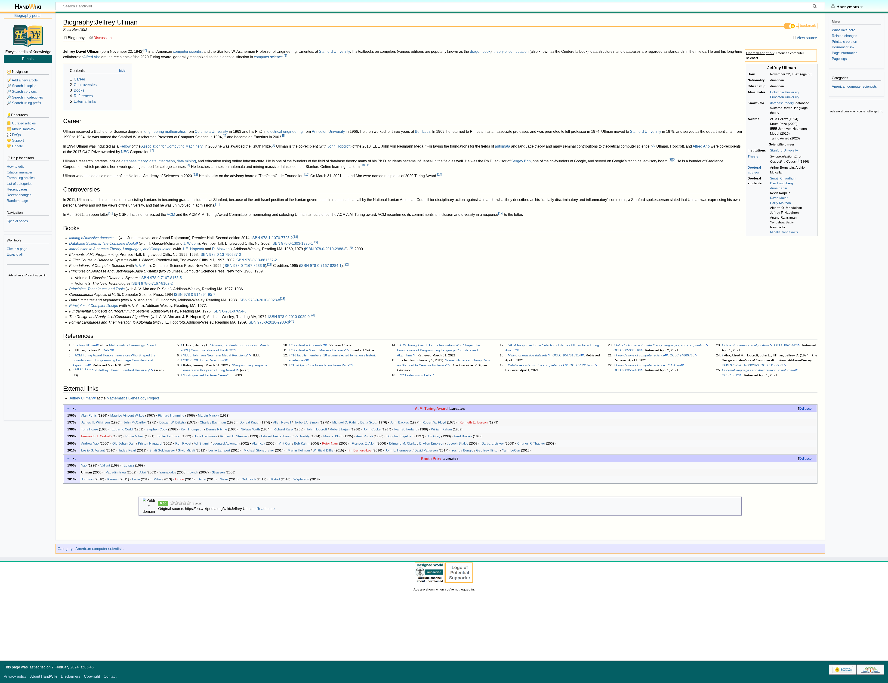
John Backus (399, 422)
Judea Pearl (127, 450)
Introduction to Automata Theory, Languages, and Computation (120, 249)
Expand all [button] (14, 254)
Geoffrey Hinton (487, 450)
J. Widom (191, 243)
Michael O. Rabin (345, 422)
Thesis (753, 156)
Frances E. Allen (364, 443)
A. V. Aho (142, 266)
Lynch (194, 472)
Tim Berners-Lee (359, 450)
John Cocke (372, 429)
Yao (84, 465)
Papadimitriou (116, 472)
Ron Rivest (183, 443)
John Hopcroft (338, 146)
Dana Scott (368, 422)
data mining (186, 161)
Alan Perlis (89, 415)
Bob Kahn (301, 443)
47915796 (587, 365)
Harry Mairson (780, 203)
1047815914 (571, 355)
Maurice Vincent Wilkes (127, 415)
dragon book (480, 51)
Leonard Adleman (225, 443)
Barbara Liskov (493, 443)
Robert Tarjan (340, 429)
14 (439, 174)
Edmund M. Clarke (402, 443)
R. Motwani (221, 249)
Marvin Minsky (208, 415)
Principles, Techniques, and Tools (97, 289)
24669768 (687, 355)
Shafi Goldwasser (162, 450)
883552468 (631, 370)
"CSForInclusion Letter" (417, 375)
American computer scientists (99, 549)
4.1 (82, 369)
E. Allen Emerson (431, 443)
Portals (28, 59)
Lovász (129, 465)
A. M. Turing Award (431, 408)
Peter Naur (330, 443)
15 (217, 204)
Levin (136, 479)
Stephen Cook (156, 429)
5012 (735, 375)
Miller (157, 479)
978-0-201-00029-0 (744, 365)
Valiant (105, 465)
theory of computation (511, 51)
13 (306, 174)
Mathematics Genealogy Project (132, 345)
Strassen (218, 472)
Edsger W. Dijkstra (172, 422)
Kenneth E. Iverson (474, 422)
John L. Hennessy (398, 450)
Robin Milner (134, 436)
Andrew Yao (90, 443)
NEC (125, 152)
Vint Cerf (285, 443)
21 (269, 264)
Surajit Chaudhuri (783, 178)
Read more (265, 509)
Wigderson (301, 479)
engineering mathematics (165, 131)
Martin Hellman (299, 450)
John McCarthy (134, 422)
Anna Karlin (778, 188)
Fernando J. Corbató (96, 436)
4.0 (77, 369)
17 (500, 213)
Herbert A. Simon (306, 422)
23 (282, 298)
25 (291, 321)
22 (346, 264)
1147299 (777, 365)
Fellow (125, 146)
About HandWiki (43, 676)
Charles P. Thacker (531, 443)
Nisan (224, 479)
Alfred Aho (91, 57)
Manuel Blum (332, 436)
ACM (171, 214)
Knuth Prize (431, 458)
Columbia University (784, 92)
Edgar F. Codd (122, 429)
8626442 (790, 345)
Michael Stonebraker (259, 450)
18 (295, 236)
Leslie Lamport (219, 450)
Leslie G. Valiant (93, 450)
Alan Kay (258, 443)
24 (312, 315)
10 (363, 165)
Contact (110, 676)
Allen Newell (282, 422)
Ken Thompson (192, 429)
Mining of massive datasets (91, 238)
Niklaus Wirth (250, 429)
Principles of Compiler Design (93, 306)
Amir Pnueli (364, 436)
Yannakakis (167, 472)
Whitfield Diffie (323, 450)
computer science (268, 57)
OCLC (556, 355)
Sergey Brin (521, 161)
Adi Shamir (202, 443)
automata (502, 146)
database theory (782, 103)
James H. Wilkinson (95, 422)
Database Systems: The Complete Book (102, 243)
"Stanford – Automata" (307, 345)
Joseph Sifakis (457, 443)
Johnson (87, 479)
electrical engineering (285, 131)
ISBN (255, 238)
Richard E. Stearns (233, 436)
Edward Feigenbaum (276, 436)
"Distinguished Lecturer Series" (205, 375)
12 (195, 174)
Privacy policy (15, 676)
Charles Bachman (213, 422)
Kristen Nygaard (150, 443)
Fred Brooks (463, 436)
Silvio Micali (186, 450)
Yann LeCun (511, 450)
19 (315, 242)
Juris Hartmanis (205, 436)
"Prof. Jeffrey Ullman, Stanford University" (119, 370)
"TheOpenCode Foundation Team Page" (321, 365)
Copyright (92, 676)
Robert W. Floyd (434, 422)
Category (65, 549)
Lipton (179, 479)
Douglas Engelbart (399, 436)
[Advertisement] (28, 349)
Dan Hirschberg (781, 183)
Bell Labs (422, 131)
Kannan (113, 479)
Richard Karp (283, 429)
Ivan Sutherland (405, 429)
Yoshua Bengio (462, 450)
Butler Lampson (169, 436)
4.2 (87, 369)
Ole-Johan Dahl (123, 443)
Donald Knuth (249, 422)
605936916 (631, 350)
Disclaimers (70, 676)
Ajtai (142, 472)
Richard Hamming (171, 415)
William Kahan (441, 429)
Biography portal (27, 16)
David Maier (779, 198)
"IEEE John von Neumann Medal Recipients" (215, 355)
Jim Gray (433, 436)
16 (110, 213)
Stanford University (784, 150)
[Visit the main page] (28, 35)
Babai (202, 479)
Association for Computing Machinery (172, 146)
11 (368, 165)
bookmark (808, 26)
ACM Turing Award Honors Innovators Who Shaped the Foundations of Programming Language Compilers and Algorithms (113, 360)
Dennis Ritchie (216, 429)
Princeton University (784, 97)
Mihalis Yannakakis (784, 232)
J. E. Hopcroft (193, 249)
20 (351, 248)
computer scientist (188, 51)
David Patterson (426, 450)
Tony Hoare (89, 429)
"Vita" (107, 350)
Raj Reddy (302, 436)
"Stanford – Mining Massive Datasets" (318, 350)
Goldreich (249, 479)
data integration (162, 161)
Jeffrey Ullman (85, 345)
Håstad (274, 479)
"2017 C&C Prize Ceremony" (204, 360)
